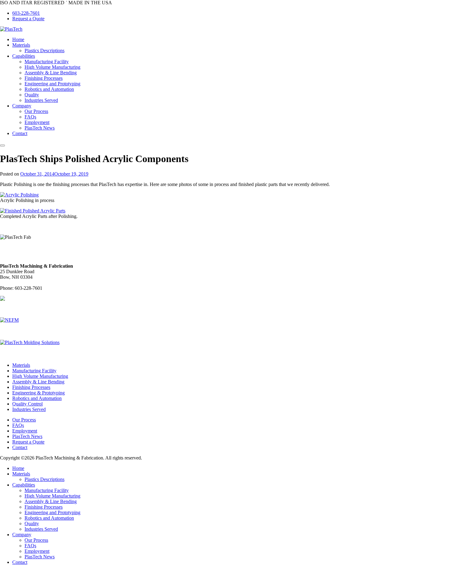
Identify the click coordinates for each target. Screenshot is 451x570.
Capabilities (23, 56)
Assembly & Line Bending (51, 72)
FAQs (30, 116)
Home (18, 39)
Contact (19, 133)
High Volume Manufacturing (52, 67)
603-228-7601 (26, 13)
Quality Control (27, 403)
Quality (32, 94)
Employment (37, 122)
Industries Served (41, 100)
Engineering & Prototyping (38, 392)
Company (21, 105)
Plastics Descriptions (44, 50)
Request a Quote (28, 18)
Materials (21, 45)
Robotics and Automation (49, 89)
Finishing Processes (44, 78)
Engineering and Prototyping (52, 83)
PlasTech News (40, 127)
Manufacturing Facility (47, 61)
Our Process (36, 111)
